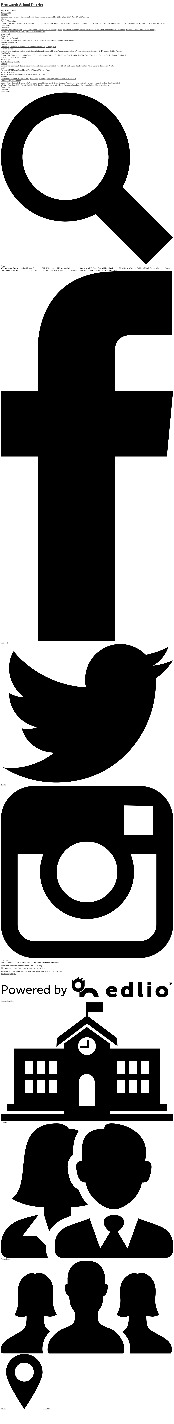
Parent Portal (6, 79)
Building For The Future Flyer (59, 55)
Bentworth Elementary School (12, 66)
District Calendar (7, 32)
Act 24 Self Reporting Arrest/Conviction (78, 30)
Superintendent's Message (10, 17)
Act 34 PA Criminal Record (33, 30)
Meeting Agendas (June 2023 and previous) (101, 23)
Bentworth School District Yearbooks (95, 85)
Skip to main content (8, 10)
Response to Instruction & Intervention (24, 47)
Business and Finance (9, 42)
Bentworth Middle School (33, 66)
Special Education (7, 57)
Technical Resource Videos (35, 74)
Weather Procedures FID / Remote (14, 85)
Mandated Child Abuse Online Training (141, 30)
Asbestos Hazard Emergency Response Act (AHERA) (21, 40)
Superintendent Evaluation (30, 17)
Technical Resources (8, 72)
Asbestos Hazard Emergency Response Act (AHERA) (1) (26, 968)
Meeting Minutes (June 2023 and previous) (134, 23)
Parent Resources (17, 79)
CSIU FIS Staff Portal (14, 70)
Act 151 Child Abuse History (12, 30)
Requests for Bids (38, 32)
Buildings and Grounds (9, 38)
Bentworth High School (53, 66)
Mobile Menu (6, 13)
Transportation (20, 57)
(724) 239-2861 (42, 971)
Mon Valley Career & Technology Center (98, 66)
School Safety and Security (11, 81)
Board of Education (8, 21)
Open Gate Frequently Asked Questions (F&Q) (102, 83)
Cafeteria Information (19, 55)
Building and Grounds (9, 962)
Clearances (5, 28)
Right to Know (19, 32)
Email (25, 70)
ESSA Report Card (74, 17)
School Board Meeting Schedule (13, 23)
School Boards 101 (158, 23)
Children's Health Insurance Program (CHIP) (86, 51)
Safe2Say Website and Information (72, 83)
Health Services (7, 49)
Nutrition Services (7, 53)
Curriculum (5, 45)
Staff (2, 62)
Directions (85, 17)
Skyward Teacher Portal (41, 70)
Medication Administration (36, 51)
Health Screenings (18, 51)
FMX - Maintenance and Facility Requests (58, 40)
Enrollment (76, 85)
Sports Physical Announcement (57, 51)
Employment (6, 25)
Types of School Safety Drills (47, 83)
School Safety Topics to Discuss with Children (18, 83)
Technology (5, 59)
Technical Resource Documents (13, 74)
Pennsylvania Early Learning (35, 79)
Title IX (29, 32)
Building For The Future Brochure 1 (84, 55)
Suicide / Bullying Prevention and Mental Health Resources (49, 85)
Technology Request (12, 62)
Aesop (3, 70)
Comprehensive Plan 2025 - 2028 (53, 17)
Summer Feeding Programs (37, 55)
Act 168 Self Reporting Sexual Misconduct (109, 30)
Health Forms (6, 51)
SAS (30, 70)
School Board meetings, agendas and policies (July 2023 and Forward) (52, 23)
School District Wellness (113, 51)
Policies (82, 23)
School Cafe (5, 55)
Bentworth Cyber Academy (72, 66)
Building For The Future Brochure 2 (112, 55)
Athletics (4, 36)
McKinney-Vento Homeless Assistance (61, 79)
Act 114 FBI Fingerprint (53, 30)
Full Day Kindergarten (47, 47)
